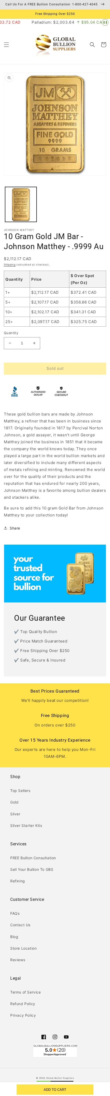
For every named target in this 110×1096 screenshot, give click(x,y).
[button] (6, 44)
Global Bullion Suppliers (60, 1078)
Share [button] (15, 528)
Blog (14, 936)
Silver (15, 814)
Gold (14, 802)
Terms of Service (25, 992)
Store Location (23, 948)
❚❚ (105, 22)
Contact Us (20, 925)
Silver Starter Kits (26, 825)
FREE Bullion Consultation (33, 858)
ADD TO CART (55, 1090)
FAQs (14, 913)
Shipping (10, 264)
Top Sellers (20, 790)
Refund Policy (22, 1003)
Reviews (17, 960)
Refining (17, 881)
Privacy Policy (23, 1015)
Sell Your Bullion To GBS (31, 869)
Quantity (11, 333)
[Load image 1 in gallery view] (21, 204)
